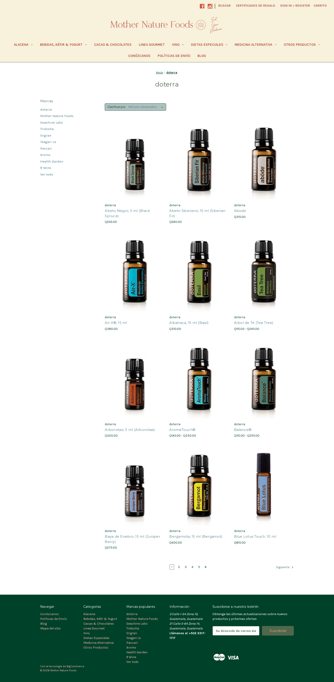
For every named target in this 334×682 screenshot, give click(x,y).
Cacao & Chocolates (113, 45)
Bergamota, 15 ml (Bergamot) (195, 536)
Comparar (133, 161)
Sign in (286, 6)
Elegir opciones (263, 281)
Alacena (21, 45)
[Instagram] (210, 6)
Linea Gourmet (152, 45)
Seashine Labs (51, 122)
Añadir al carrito (134, 169)
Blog (201, 56)
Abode (240, 211)
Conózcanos (139, 56)
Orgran (45, 135)
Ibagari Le (48, 142)
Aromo (45, 155)
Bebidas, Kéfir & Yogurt (61, 45)
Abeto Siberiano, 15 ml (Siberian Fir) (197, 213)
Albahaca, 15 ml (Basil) (189, 323)
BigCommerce (75, 666)
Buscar (224, 6)
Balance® (243, 430)
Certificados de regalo (255, 6)
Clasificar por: (116, 107)
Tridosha (47, 129)
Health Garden (51, 161)
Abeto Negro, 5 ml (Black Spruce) (127, 213)
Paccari (46, 148)
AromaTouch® (182, 430)
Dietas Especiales (207, 45)
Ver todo (46, 174)
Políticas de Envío (174, 56)
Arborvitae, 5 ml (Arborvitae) (130, 430)
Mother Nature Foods (57, 116)
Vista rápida (131, 153)
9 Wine (45, 168)
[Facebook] (202, 6)
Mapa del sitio (50, 628)
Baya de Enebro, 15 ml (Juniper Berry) (132, 539)
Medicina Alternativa (253, 45)
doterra (46, 109)
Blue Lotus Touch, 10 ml (255, 536)
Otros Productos (300, 45)
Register (302, 6)
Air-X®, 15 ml (116, 323)
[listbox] (147, 107)
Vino (175, 45)
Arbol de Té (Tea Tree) (254, 323)
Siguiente (283, 567)
